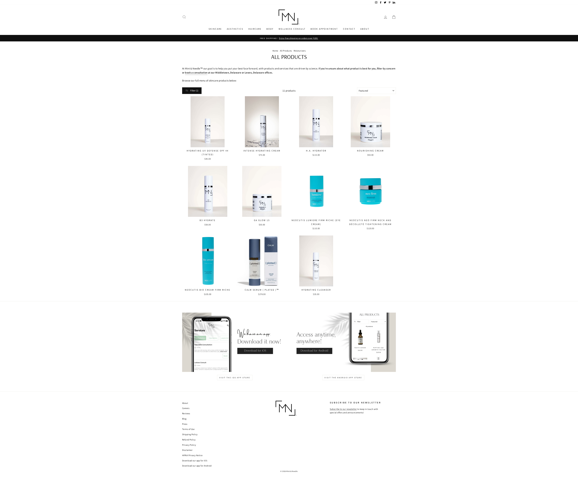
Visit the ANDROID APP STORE (343, 377)
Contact (349, 28)
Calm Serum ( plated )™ (262, 289)
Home (275, 50)
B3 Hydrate (208, 220)
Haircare (254, 28)
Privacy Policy (189, 444)
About (364, 28)
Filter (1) (194, 90)
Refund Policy (189, 439)
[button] (184, 17)
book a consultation (196, 72)
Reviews (186, 413)
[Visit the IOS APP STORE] (234, 342)
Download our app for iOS (194, 460)
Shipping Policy (189, 434)
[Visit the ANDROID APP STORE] (343, 342)
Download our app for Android (197, 465)
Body (269, 28)
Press (184, 424)
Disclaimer (187, 450)
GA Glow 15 (262, 220)
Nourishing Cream (370, 150)
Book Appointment (324, 28)
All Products (286, 50)
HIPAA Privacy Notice (192, 455)
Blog (184, 418)
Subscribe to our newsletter (343, 409)
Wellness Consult (292, 28)
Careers (185, 408)
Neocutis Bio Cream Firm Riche (207, 289)
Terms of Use (188, 429)
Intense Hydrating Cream (261, 150)
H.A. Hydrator (316, 150)
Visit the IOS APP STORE (234, 377)
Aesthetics (235, 28)
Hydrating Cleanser (316, 289)
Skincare (215, 28)
